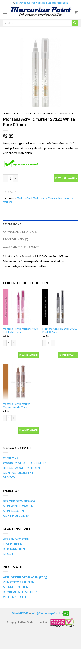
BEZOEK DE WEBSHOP (19, 501)
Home (6, 113)
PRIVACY (9, 477)
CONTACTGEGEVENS (18, 472)
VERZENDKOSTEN (16, 539)
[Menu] (5, 12)
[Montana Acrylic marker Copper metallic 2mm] (21, 382)
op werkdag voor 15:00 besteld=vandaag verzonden (42, 2)
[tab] (40, 224)
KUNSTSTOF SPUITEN (18, 582)
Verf (17, 113)
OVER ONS (10, 458)
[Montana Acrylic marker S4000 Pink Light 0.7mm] (21, 307)
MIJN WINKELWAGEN (18, 506)
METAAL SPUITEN (15, 587)
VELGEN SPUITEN (15, 596)
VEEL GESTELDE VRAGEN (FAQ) (25, 577)
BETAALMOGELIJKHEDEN (21, 467)
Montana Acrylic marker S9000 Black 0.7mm (59, 330)
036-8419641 (20, 613)
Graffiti (29, 113)
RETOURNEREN (14, 549)
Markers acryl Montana (55, 113)
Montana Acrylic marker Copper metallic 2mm (16, 405)
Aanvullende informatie (20, 231)
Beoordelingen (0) (15, 239)
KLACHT (9, 553)
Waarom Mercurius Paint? (21, 247)
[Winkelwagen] (76, 12)
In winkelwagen (66, 178)
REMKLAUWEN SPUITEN (20, 592)
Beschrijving (12, 224)
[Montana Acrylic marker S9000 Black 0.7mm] (60, 307)
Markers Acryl (24, 198)
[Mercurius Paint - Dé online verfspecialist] (41, 12)
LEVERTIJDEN (12, 544)
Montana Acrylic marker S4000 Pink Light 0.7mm (20, 330)
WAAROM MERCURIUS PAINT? (24, 463)
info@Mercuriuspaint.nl (46, 613)
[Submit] (75, 23)
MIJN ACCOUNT (14, 510)
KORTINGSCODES (16, 515)
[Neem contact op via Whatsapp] (66, 613)
